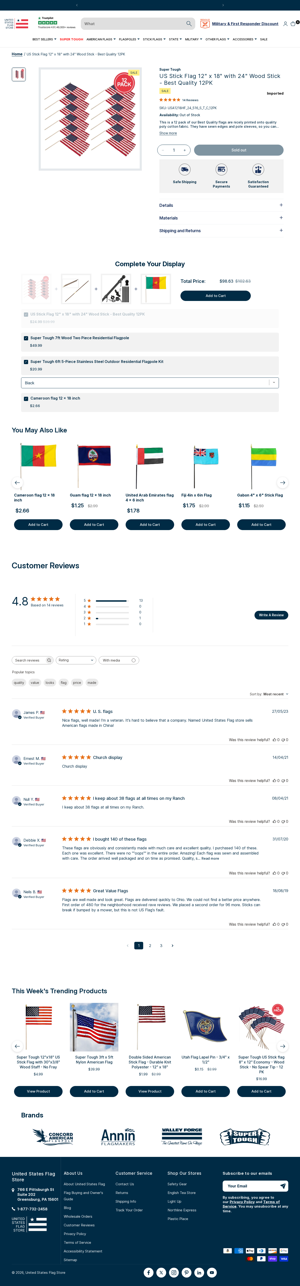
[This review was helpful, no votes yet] (274, 739)
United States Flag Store (45, 1272)
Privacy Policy (75, 1234)
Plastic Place (178, 1219)
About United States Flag (84, 1184)
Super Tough (170, 69)
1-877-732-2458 (32, 1209)
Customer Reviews (79, 1225)
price (77, 683)
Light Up (174, 1201)
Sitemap (70, 1260)
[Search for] (189, 24)
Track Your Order (129, 1210)
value (35, 683)
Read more (210, 858)
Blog (67, 1207)
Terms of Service (77, 1242)
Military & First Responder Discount (245, 23)
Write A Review (271, 615)
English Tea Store (182, 1192)
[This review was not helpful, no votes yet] (283, 739)
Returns (122, 1192)
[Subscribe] (283, 1186)
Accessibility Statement (83, 1251)
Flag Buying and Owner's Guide (83, 1195)
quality (19, 683)
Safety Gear (177, 1184)
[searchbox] (28, 660)
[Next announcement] (223, 5)
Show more (168, 133)
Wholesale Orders (78, 1216)
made (92, 683)
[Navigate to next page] (172, 945)
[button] (44, 39)
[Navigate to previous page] (127, 945)
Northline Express (182, 1210)
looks (50, 683)
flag (64, 683)
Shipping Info (126, 1201)
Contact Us (125, 1184)
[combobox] (76, 660)
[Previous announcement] (77, 5)
